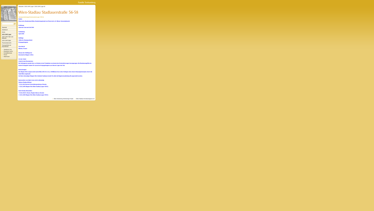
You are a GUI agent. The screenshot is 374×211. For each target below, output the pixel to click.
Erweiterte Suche (8, 51)
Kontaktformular (8, 53)
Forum (5, 54)
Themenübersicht (6, 43)
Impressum (7, 56)
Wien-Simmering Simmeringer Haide (63, 98)
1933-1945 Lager (6, 34)
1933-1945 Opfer (6, 40)
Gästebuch (5, 29)
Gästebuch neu (8, 49)
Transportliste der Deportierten (6, 46)
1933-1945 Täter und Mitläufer (7, 37)
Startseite (4, 27)
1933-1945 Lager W (39, 6)
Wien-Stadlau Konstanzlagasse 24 (85, 98)
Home (3, 32)
